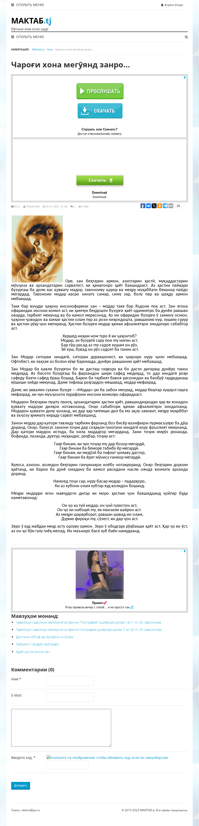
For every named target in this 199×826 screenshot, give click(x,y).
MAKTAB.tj (147, 810)
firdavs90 (33, 206)
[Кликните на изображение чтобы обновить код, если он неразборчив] (108, 757)
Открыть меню (29, 4)
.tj (31, 20)
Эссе (17, 206)
